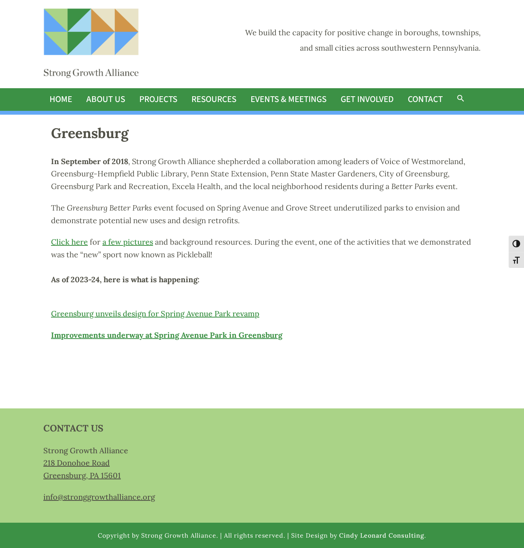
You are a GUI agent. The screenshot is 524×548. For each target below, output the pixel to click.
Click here (69, 242)
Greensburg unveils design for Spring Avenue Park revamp (155, 313)
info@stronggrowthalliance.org (99, 497)
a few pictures (127, 242)
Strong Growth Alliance (91, 44)
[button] (461, 99)
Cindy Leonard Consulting (381, 535)
